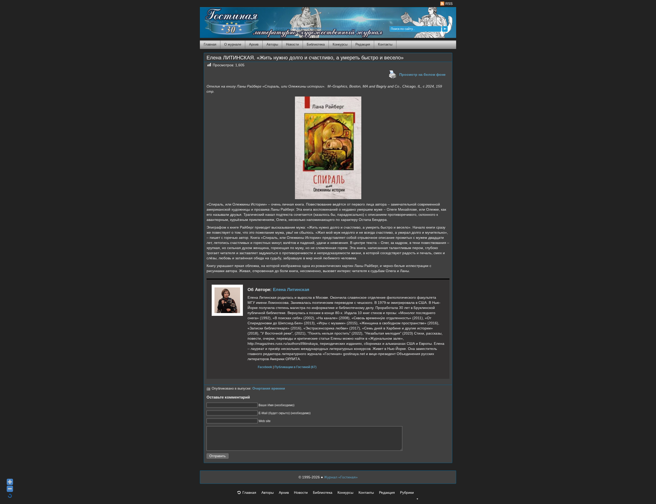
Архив (254, 44)
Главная (210, 44)
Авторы (272, 44)
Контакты (385, 44)
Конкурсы (340, 44)
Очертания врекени (268, 388)
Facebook (265, 367)
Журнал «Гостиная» (341, 477)
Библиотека (316, 44)
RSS (448, 4)
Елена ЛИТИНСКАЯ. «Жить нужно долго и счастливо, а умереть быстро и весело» (305, 57)
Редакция (362, 44)
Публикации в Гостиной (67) (295, 367)
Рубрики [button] (407, 492)
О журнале (232, 44)
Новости (292, 44)
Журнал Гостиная (225, 22)
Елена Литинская (291, 289)
